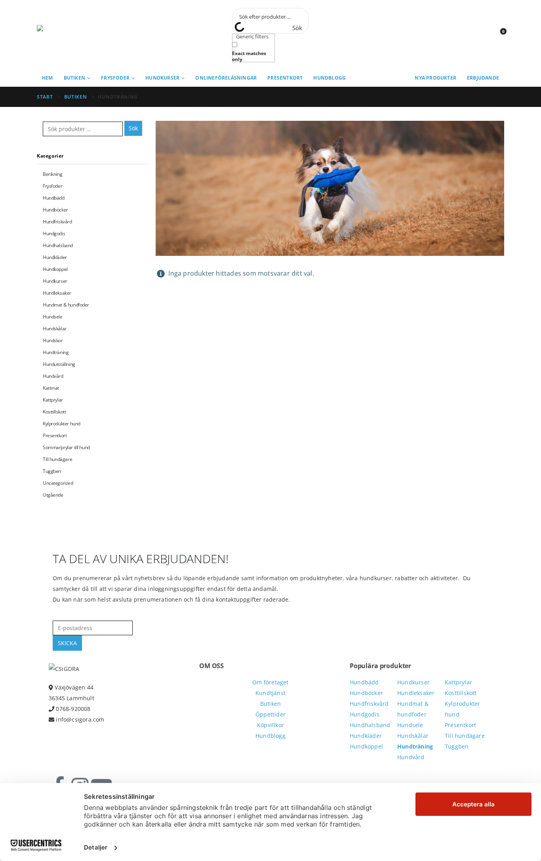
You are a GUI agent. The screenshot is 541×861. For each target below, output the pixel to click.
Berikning (52, 174)
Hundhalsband (58, 245)
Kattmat (51, 388)
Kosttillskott (54, 411)
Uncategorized (58, 483)
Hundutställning (59, 364)
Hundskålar (55, 328)
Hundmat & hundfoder (66, 304)
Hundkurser (162, 77)
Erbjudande (483, 77)
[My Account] (480, 35)
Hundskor (53, 340)
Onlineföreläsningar (226, 77)
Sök (133, 128)
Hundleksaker (57, 293)
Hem (47, 77)
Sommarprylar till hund (66, 447)
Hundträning (56, 352)
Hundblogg (329, 77)
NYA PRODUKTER (435, 77)
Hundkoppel (55, 269)
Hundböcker (55, 209)
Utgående (53, 494)
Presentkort (285, 77)
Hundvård (53, 376)
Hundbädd (54, 197)
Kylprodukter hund (61, 423)
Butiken (74, 77)
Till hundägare (57, 459)
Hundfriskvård (57, 221)
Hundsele (53, 316)
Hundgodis (54, 233)
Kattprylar (53, 399)
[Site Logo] (72, 35)
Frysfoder (115, 77)
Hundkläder (55, 257)
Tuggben (52, 471)
